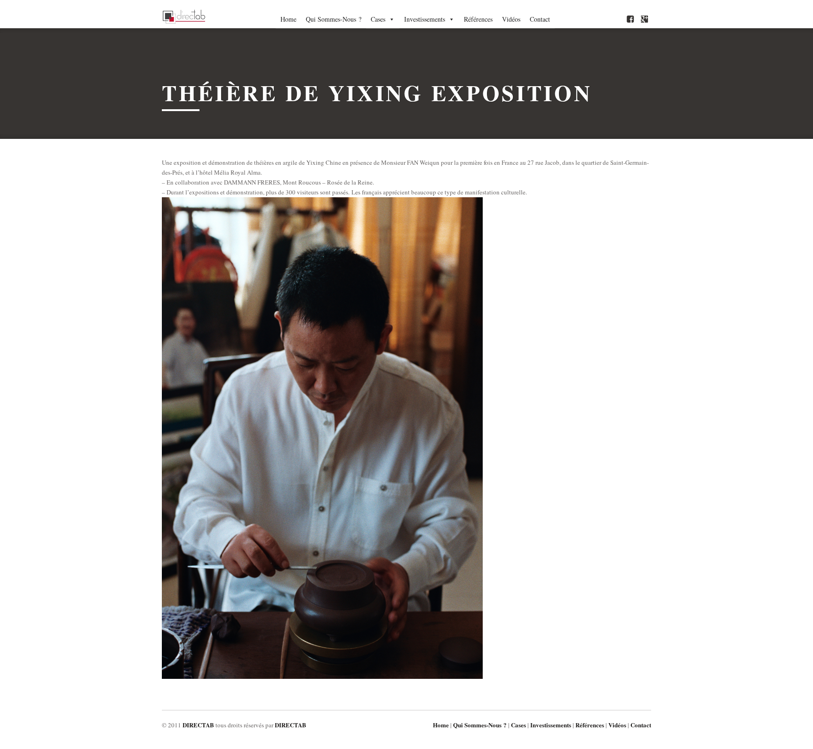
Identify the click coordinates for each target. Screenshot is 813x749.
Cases (378, 19)
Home (288, 19)
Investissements (424, 19)
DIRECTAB (198, 724)
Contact (540, 19)
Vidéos (511, 19)
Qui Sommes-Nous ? (333, 19)
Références (478, 19)
